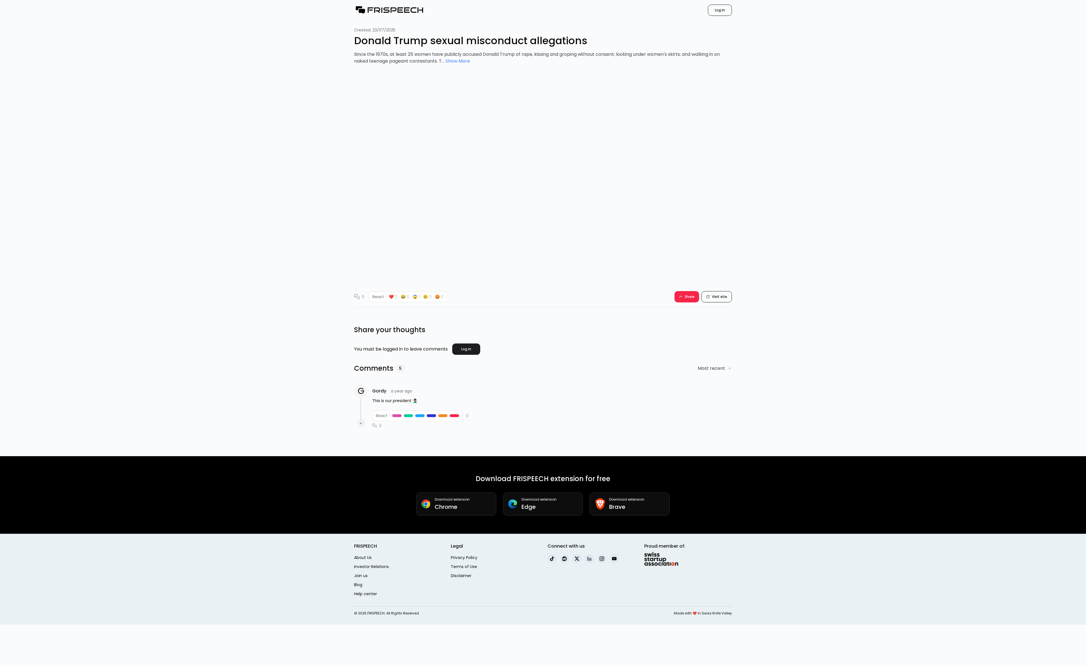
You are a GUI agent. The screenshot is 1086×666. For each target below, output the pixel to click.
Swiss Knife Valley (717, 613)
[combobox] (715, 368)
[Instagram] (601, 558)
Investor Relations (371, 566)
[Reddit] (564, 558)
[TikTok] (552, 558)
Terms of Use (464, 566)
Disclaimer (461, 576)
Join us (361, 576)
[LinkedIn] (589, 558)
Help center (365, 594)
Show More (457, 61)
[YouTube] (614, 558)
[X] (576, 558)
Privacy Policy (464, 557)
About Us (363, 557)
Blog (358, 585)
